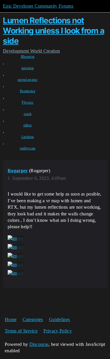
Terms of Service (21, 330)
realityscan (27, 148)
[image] (16, 238)
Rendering (27, 91)
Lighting (27, 137)
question (27, 68)
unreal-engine (28, 80)
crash (28, 114)
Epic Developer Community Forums (38, 6)
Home (10, 319)
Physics (27, 102)
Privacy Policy (57, 330)
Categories (33, 319)
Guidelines (59, 319)
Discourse (39, 344)
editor (27, 125)
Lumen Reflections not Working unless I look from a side (53, 30)
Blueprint (28, 57)
